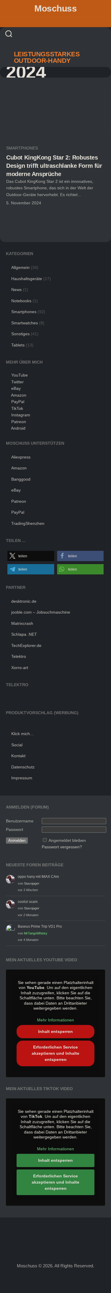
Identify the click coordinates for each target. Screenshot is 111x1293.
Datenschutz (23, 767)
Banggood (20, 479)
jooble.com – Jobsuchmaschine (40, 612)
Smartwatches (24, 323)
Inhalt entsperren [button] (55, 1031)
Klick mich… (22, 733)
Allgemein (20, 267)
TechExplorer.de (26, 645)
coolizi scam (28, 902)
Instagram (20, 415)
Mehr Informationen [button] (55, 1020)
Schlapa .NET (24, 634)
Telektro (18, 656)
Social (16, 744)
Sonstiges (20, 333)
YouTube (19, 375)
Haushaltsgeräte (26, 278)
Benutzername (19, 821)
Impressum (21, 778)
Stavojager (31, 883)
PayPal (17, 401)
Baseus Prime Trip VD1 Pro (40, 926)
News (16, 289)
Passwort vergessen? (62, 847)
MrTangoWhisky (35, 933)
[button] (30, 556)
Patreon (18, 421)
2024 (26, 72)
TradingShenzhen (27, 523)
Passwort (14, 829)
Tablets (18, 345)
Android (18, 428)
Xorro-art (19, 667)
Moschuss (55, 8)
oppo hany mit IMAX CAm (38, 877)
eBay (16, 388)
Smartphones (22, 148)
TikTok (17, 408)
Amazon (18, 395)
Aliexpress (20, 457)
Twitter (17, 381)
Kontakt (18, 755)
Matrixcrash (22, 623)
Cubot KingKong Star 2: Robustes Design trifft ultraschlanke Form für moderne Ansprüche (54, 165)
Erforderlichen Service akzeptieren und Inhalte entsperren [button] (55, 1053)
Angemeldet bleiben (67, 840)
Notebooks (21, 300)
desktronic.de (23, 601)
